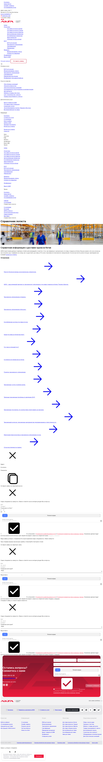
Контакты (6, 2)
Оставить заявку (6, 17)
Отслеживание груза (10, 7)
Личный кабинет (5, 61)
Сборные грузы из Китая (14, 39)
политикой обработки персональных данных (66, 693)
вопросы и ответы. (11, 254)
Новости (6, 131)
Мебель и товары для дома (12, 93)
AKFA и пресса (8, 210)
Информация (4, 112)
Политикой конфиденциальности (46, 534)
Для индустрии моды (10, 86)
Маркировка (10, 48)
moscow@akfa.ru (6, 14)
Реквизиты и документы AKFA (27, 710)
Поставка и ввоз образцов (11, 104)
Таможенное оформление (15, 44)
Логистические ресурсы (11, 212)
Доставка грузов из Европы (15, 32)
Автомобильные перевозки (15, 34)
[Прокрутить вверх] (2, 746)
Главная (6, 200)
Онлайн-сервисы (9, 5)
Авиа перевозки (11, 37)
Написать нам (6, 16)
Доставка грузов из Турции (15, 30)
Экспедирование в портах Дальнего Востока (17, 108)
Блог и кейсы (8, 121)
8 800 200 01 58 (8, 675)
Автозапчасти (8, 91)
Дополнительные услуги (7, 99)
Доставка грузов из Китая (14, 28)
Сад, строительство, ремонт (12, 94)
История (6, 209)
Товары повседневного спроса (13, 96)
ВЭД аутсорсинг (12, 43)
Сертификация (11, 46)
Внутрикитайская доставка (12, 109)
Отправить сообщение (93, 685)
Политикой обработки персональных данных (70, 534)
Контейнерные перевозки (14, 35)
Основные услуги (5, 66)
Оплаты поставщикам (13, 53)
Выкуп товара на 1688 (10, 102)
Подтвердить (39, 756)
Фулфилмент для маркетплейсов (13, 78)
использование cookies (14, 758)
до (1, 511)
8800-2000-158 (5, 10)
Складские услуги (9, 106)
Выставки (6, 216)
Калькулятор (7, 4)
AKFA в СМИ (7, 123)
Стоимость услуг (9, 117)
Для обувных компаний (11, 84)
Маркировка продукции (11, 76)
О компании (7, 119)
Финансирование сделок (14, 51)
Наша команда (8, 214)
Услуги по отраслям (5, 81)
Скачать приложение (72, 710)
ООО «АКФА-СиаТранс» (94, 700)
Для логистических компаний (12, 87)
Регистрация (58, 710)
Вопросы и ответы (9, 126)
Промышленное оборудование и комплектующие (18, 89)
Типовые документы (10, 124)
